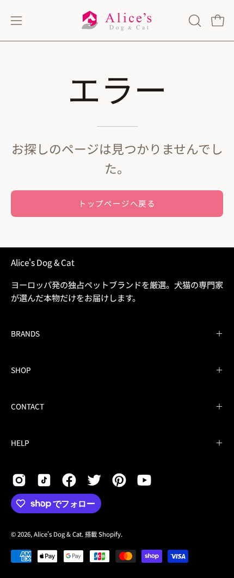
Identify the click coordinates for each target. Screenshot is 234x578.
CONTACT (27, 406)
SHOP (21, 369)
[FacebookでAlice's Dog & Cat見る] (69, 480)
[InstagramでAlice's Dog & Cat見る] (19, 480)
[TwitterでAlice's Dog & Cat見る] (94, 480)
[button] (193, 20)
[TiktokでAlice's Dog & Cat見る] (44, 480)
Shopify (109, 534)
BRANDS (25, 333)
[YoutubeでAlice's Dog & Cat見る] (144, 480)
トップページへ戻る (117, 203)
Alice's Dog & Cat (43, 262)
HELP (20, 442)
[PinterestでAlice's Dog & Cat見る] (119, 480)
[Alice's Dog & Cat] (117, 20)
